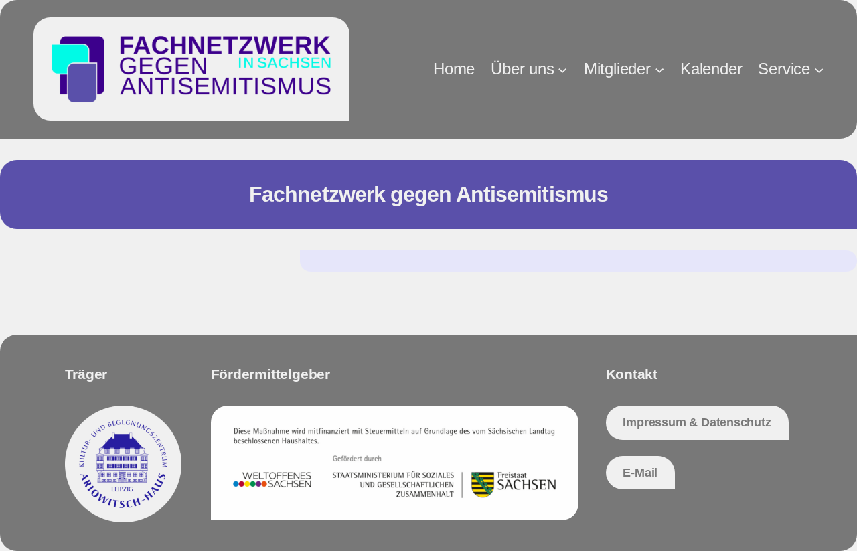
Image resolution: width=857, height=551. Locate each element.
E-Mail (640, 472)
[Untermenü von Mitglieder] (659, 69)
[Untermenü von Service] (819, 69)
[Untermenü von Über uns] (562, 69)
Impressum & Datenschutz (697, 422)
